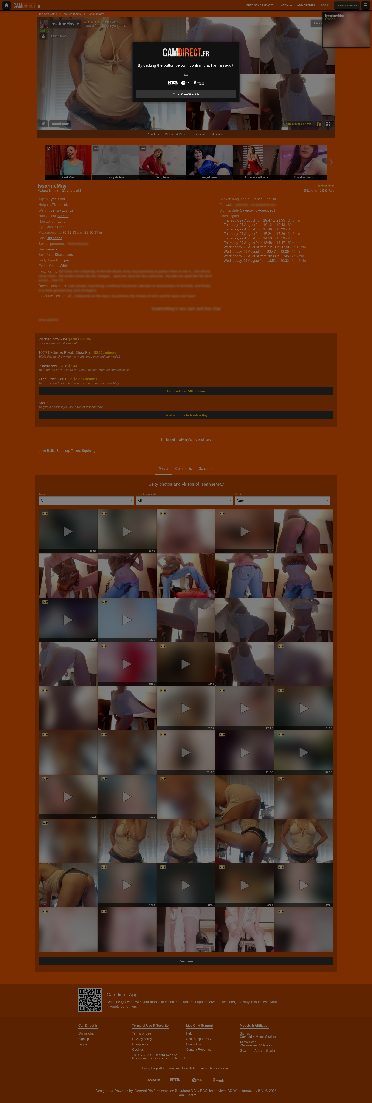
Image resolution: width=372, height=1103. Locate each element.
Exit (186, 74)
